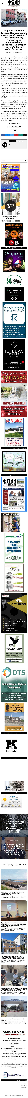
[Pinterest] (16, 135)
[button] (25, 161)
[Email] (25, 135)
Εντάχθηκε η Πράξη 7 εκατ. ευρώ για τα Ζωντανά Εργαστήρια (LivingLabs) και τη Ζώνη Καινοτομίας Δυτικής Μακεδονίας (12, 957)
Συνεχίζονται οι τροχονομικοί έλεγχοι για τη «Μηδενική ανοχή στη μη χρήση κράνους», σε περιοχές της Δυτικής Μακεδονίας (14, 989)
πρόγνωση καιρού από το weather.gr (10, 808)
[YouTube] (15, 1052)
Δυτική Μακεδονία (17, 52)
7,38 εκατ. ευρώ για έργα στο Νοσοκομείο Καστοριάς (12, 1019)
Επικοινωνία (24, 1087)
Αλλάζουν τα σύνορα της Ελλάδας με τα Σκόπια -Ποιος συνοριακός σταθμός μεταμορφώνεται (12, 893)
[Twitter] (12, 135)
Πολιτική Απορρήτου (22, 1083)
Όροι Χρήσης (24, 1085)
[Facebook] (3, 135)
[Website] (9, 144)
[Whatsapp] (20, 135)
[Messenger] (7, 135)
